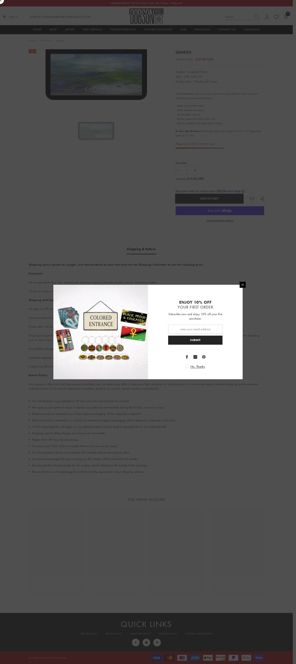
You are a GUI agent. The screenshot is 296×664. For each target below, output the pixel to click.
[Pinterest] (204, 357)
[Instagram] (195, 357)
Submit (195, 340)
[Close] (243, 285)
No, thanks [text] (197, 366)
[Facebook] (187, 357)
